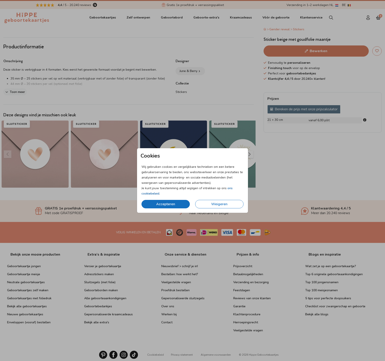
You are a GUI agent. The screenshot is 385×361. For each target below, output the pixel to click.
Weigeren (219, 204)
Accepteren (165, 204)
